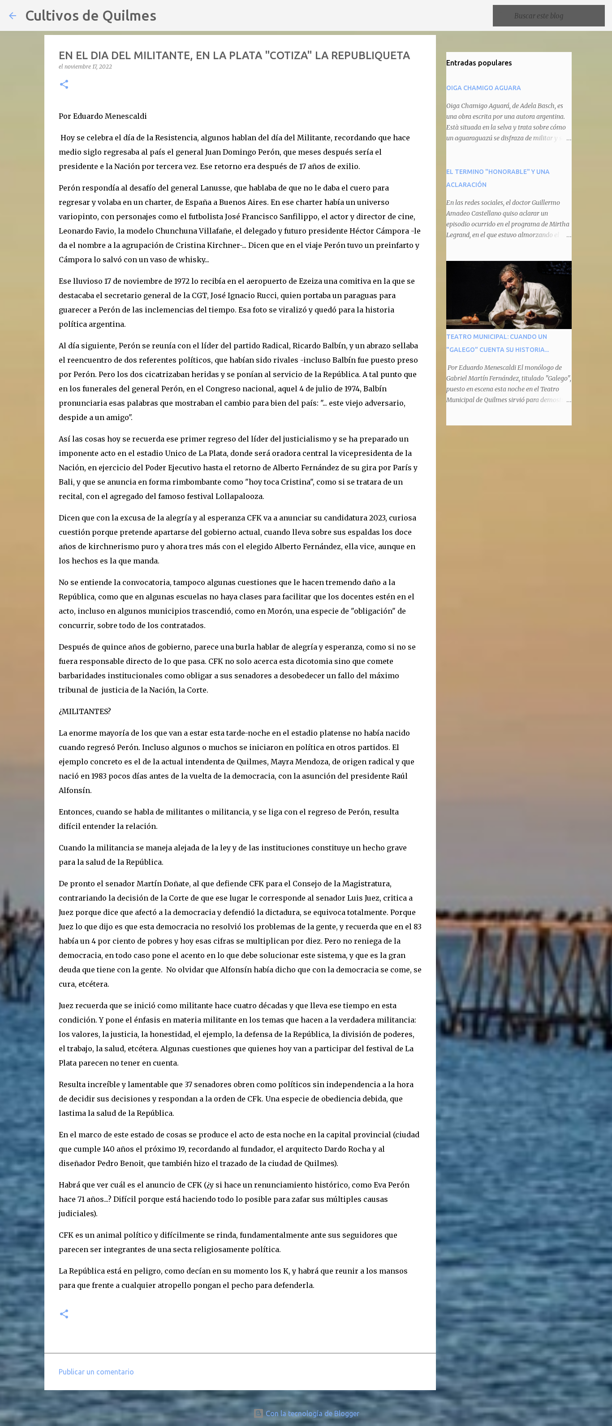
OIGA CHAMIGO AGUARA (483, 87)
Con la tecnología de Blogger (311, 1413)
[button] (64, 85)
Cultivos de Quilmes (90, 15)
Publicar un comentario (96, 1372)
